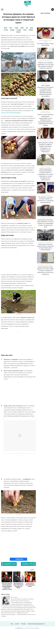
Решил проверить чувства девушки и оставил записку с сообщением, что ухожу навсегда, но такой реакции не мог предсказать (45, 174)
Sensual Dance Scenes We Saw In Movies (30, 585)
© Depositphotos (18, 96)
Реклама (23, 624)
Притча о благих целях (45, 61)
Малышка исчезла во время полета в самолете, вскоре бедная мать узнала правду (45, 246)
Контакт (17, 624)
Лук (27, 28)
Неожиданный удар (45, 218)
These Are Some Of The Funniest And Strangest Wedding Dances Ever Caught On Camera (7, 586)
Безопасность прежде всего (45, 242)
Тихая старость (45, 83)
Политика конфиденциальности (36, 624)
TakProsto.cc (20, 628)
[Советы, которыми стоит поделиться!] (27, 3)
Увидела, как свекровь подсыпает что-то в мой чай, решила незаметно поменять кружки (45, 65)
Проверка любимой (45, 167)
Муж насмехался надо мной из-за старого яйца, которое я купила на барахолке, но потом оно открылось (45, 270)
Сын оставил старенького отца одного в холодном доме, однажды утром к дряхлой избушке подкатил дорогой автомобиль (45, 90)
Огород (6, 30)
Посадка (19, 30)
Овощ (31, 28)
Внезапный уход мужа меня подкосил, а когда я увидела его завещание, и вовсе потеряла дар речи (45, 223)
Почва (24, 30)
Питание (12, 30)
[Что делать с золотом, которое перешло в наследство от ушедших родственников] (45, 188)
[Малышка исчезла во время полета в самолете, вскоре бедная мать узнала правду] (45, 235)
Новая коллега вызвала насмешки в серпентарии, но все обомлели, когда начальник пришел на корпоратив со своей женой (45, 120)
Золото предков (45, 195)
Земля (22, 28)
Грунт (10, 28)
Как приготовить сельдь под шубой (45, 44)
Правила (31, 30)
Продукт (18, 32)
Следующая (27, 564)
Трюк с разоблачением (45, 141)
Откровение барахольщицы (45, 265)
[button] (1, 51)
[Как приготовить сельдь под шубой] (45, 33)
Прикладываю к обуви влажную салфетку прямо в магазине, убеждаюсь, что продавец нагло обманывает (45, 147)
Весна (5, 28)
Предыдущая (10, 564)
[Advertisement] (18, 261)
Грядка (16, 28)
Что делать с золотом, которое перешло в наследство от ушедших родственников (45, 199)
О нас (11, 624)
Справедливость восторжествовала (45, 112)
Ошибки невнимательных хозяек (45, 41)
